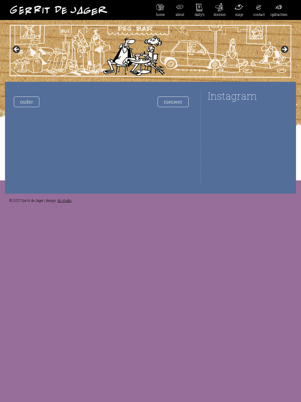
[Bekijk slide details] (150, 51)
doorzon (220, 14)
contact (259, 14)
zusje (239, 14)
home (160, 14)
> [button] (284, 49)
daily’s (200, 14)
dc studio (64, 200)
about (180, 14)
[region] (150, 51)
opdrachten (278, 14)
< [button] (16, 49)
